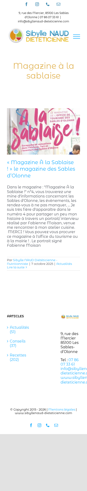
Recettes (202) (17, 357)
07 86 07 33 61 (70, 362)
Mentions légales (61, 409)
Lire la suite (16, 267)
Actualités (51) (17, 329)
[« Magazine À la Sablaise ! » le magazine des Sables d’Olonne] (43, 131)
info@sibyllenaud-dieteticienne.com (43, 21)
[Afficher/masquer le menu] (76, 37)
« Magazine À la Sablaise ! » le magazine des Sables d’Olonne (41, 169)
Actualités (64, 264)
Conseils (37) (17, 343)
